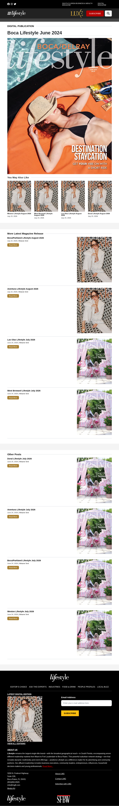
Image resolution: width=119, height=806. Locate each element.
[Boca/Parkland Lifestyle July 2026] (94, 582)
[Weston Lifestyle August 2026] (19, 196)
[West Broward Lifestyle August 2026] (46, 196)
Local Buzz (103, 687)
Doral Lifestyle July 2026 (19, 459)
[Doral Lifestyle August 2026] (100, 196)
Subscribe (95, 13)
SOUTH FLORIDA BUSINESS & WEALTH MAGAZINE (77, 4)
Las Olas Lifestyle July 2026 (21, 340)
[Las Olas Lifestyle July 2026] (94, 362)
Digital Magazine (102, 4)
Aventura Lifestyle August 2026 (22, 289)
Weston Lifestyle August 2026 (19, 213)
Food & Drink (69, 687)
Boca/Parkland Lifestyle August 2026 (25, 238)
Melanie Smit (23, 241)
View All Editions (16, 744)
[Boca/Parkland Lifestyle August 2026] (94, 260)
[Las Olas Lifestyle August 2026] (73, 196)
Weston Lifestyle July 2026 (20, 611)
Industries (54, 687)
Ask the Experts (38, 687)
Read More (13, 245)
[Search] (108, 13)
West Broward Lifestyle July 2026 (23, 391)
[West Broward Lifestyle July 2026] (94, 413)
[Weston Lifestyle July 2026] (94, 633)
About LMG (59, 774)
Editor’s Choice (18, 687)
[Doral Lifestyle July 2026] (94, 481)
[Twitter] (15, 4)
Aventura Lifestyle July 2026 (21, 509)
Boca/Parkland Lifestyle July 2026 (24, 560)
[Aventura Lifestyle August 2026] (94, 311)
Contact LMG (60, 779)
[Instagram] (12, 4)
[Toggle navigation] (9, 13)
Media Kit (11, 788)
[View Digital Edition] (24, 719)
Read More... (48, 766)
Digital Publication (20, 26)
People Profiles (86, 687)
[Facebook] (8, 4)
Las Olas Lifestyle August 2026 (71, 214)
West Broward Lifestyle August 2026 (43, 214)
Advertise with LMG (63, 784)
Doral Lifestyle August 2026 (99, 213)
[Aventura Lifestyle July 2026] (94, 532)
